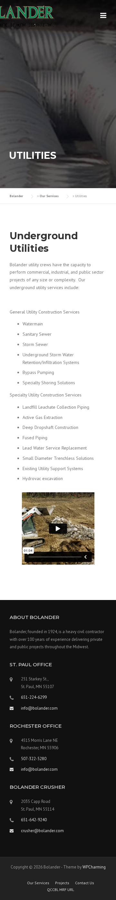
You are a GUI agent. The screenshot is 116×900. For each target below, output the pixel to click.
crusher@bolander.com (42, 830)
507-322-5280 (33, 758)
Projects (62, 883)
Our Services (38, 883)
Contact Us (84, 883)
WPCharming (94, 867)
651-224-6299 (34, 697)
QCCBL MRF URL (60, 890)
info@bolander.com (39, 769)
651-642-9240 (34, 820)
